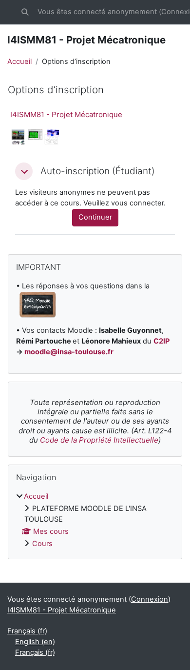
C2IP (161, 341)
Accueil (19, 61)
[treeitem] (95, 520)
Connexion (149, 599)
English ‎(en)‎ (35, 641)
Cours (42, 543)
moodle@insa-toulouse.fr (69, 351)
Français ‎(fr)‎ (27, 631)
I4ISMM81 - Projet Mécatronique (66, 114)
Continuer (95, 217)
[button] (25, 12)
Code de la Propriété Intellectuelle (99, 440)
